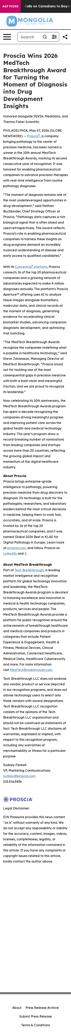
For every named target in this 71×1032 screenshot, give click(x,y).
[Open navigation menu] (7, 37)
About (16, 1008)
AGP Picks (10, 6)
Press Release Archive (42, 1008)
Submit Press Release (35, 1016)
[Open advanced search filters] (54, 36)
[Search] (45, 36)
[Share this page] (65, 37)
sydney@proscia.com (19, 776)
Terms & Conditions (35, 1025)
